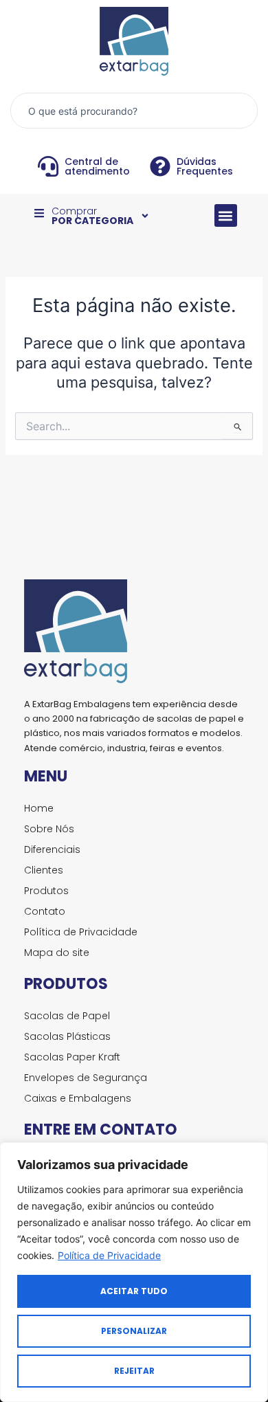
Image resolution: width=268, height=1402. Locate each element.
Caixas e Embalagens (77, 1098)
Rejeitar (134, 1371)
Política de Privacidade (109, 1255)
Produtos (46, 891)
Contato (44, 911)
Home (39, 808)
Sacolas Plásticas (67, 1036)
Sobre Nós (49, 829)
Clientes (43, 870)
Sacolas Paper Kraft (72, 1057)
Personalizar (134, 1331)
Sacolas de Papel (67, 1016)
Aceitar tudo (134, 1291)
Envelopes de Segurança (85, 1077)
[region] (134, 1272)
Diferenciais (52, 849)
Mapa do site (56, 952)
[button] (225, 215)
